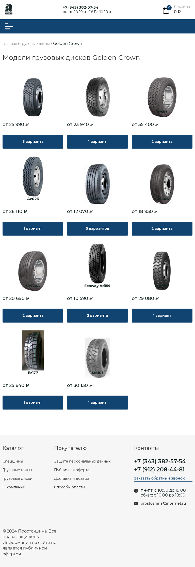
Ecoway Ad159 (97, 286)
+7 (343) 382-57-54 (80, 7)
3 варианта (33, 141)
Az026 (33, 199)
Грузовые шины (17, 470)
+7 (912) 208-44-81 (159, 469)
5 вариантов (97, 228)
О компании (14, 487)
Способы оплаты (69, 487)
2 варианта (162, 141)
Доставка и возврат (72, 478)
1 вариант (97, 141)
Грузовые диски (17, 478)
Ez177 (33, 373)
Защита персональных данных (82, 461)
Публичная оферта (71, 470)
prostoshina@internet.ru (163, 503)
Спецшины (13, 461)
